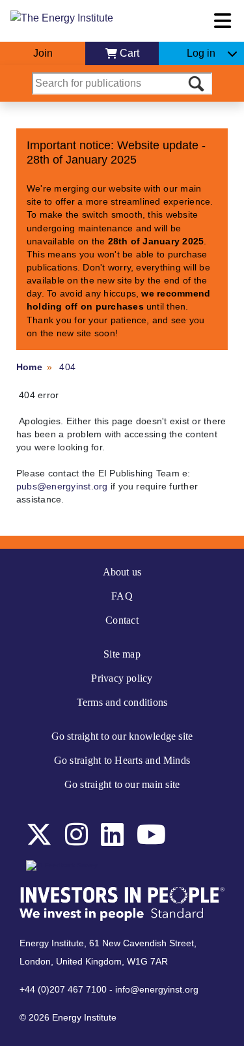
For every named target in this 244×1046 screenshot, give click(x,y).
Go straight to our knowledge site (122, 736)
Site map (122, 654)
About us (122, 571)
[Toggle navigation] (222, 20)
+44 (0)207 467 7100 (63, 989)
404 (67, 367)
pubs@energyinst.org (62, 486)
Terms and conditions (122, 702)
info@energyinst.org (156, 989)
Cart (129, 53)
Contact (122, 620)
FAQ (122, 596)
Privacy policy (121, 678)
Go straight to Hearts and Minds (122, 760)
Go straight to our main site (122, 784)
